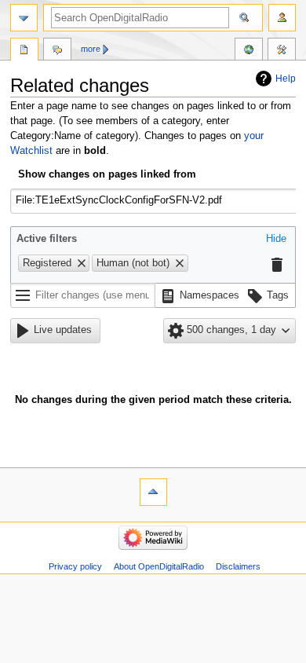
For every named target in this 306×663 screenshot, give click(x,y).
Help (285, 78)
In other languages (248, 51)
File (24, 51)
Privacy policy (75, 566)
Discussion (57, 51)
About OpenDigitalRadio (159, 566)
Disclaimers (238, 566)
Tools (281, 51)
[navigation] (24, 17)
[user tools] (282, 17)
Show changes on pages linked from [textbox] (107, 174)
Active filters (46, 238)
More (90, 48)
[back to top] (153, 492)
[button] (276, 239)
